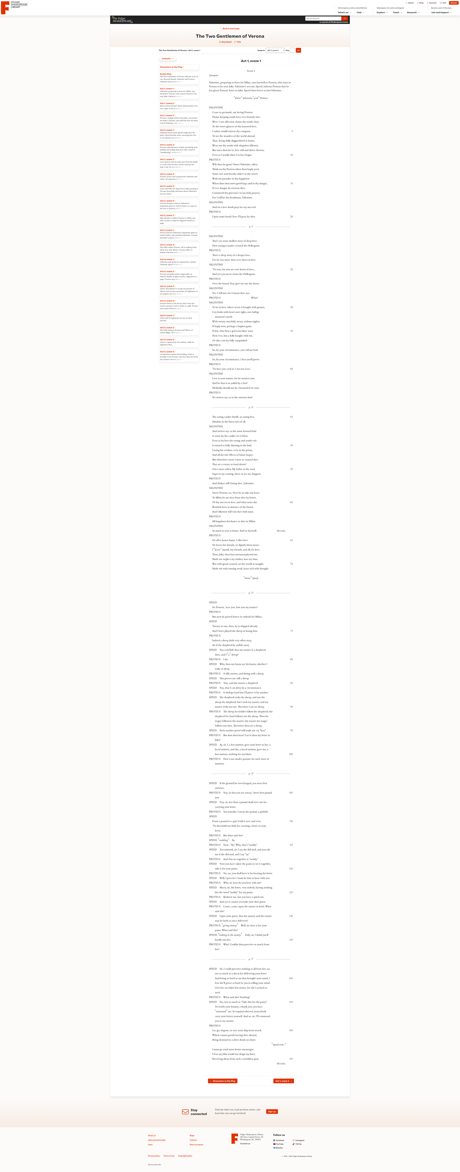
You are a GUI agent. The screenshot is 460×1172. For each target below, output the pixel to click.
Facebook (280, 1140)
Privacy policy (154, 1156)
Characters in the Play (224, 1080)
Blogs (192, 1135)
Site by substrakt (154, 1165)
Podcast (193, 1140)
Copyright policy (185, 1156)
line (287, 50)
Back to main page (231, 28)
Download (226, 42)
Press (150, 1144)
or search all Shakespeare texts (333, 22)
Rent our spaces (196, 1144)
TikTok (298, 1144)
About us (152, 1135)
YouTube (279, 1144)
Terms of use (168, 1156)
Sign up (272, 1111)
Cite (238, 42)
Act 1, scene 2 (282, 1080)
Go (298, 50)
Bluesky (279, 1147)
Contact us (245, 1143)
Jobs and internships (157, 1140)
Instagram (299, 1140)
